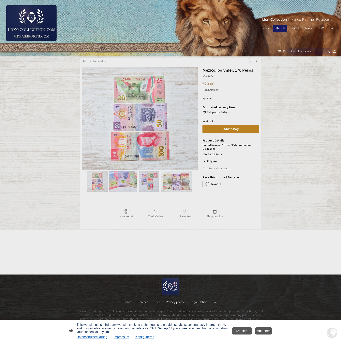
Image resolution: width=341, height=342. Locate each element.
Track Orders (155, 216)
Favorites (185, 216)
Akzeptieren (241, 331)
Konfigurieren (144, 337)
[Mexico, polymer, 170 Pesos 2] (149, 181)
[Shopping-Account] (334, 51)
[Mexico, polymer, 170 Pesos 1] (123, 181)
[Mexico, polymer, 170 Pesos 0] (97, 181)
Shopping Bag (215, 216)
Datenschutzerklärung (92, 337)
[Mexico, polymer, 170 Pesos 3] (176, 181)
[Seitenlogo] (31, 23)
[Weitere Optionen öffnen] (331, 28)
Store (85, 61)
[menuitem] (251, 61)
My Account (126, 216)
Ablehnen (264, 331)
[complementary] (332, 333)
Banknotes (99, 61)
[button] (214, 184)
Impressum (121, 337)
